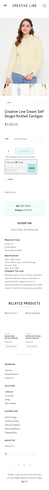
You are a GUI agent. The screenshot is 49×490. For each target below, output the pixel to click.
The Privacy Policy (12, 421)
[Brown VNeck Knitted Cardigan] (14, 321)
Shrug (7, 399)
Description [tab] (24, 223)
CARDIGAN (28, 210)
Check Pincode (10, 192)
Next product (41, 103)
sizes (7, 139)
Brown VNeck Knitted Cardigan (11, 337)
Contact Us (9, 378)
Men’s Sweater (10, 403)
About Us (8, 370)
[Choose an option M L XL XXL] (28, 139)
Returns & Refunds (12, 429)
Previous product (36, 103)
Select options (11, 346)
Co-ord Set (9, 395)
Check (32, 168)
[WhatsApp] (30, 465)
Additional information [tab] (24, 229)
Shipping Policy (11, 432)
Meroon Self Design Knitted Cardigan (33, 337)
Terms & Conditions (12, 425)
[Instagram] (24, 465)
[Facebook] (18, 465)
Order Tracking (10, 417)
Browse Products (11, 374)
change (20, 162)
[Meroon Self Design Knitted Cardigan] (35, 321)
